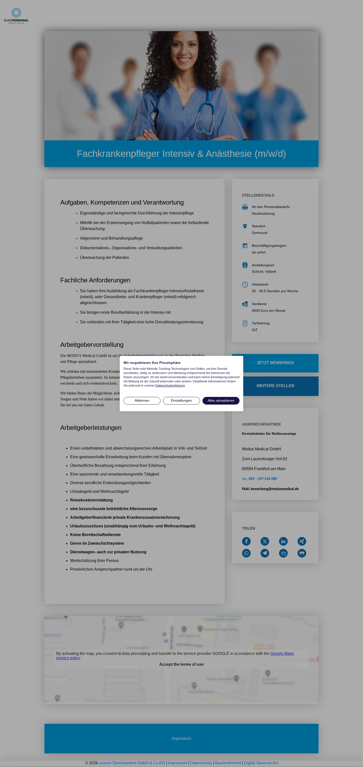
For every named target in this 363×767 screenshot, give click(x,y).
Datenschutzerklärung (170, 385)
